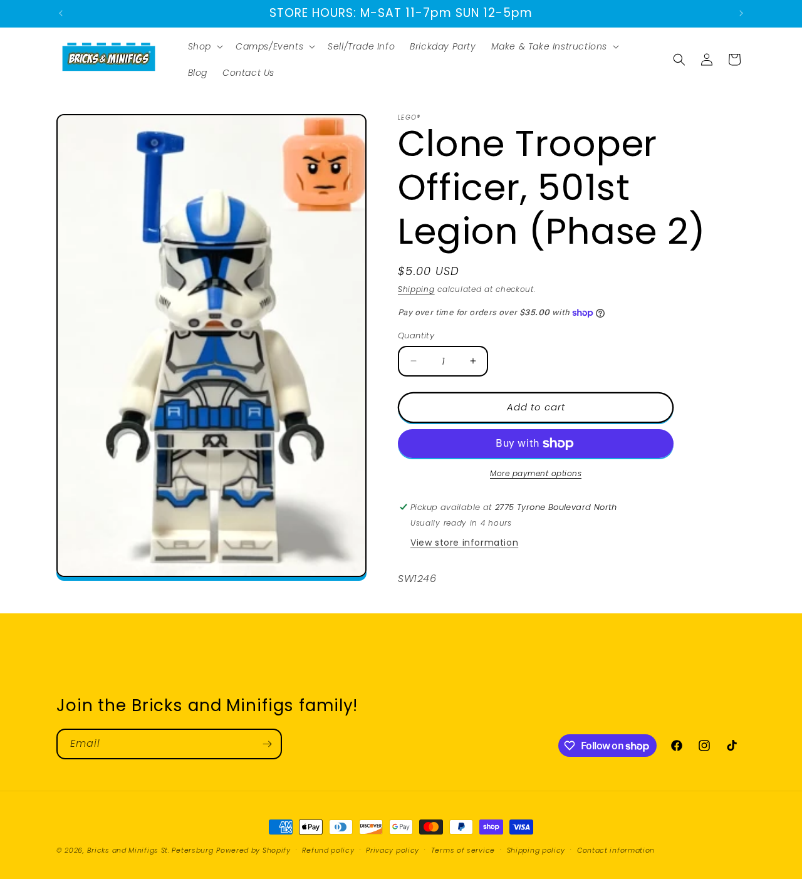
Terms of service (463, 850)
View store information (464, 542)
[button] (204, 46)
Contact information (616, 850)
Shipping (416, 289)
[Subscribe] (267, 744)
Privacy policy (392, 850)
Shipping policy (536, 850)
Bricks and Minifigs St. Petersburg (150, 850)
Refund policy (328, 850)
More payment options (535, 473)
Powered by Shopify (253, 850)
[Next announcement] (741, 13)
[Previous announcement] (61, 13)
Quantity (416, 335)
